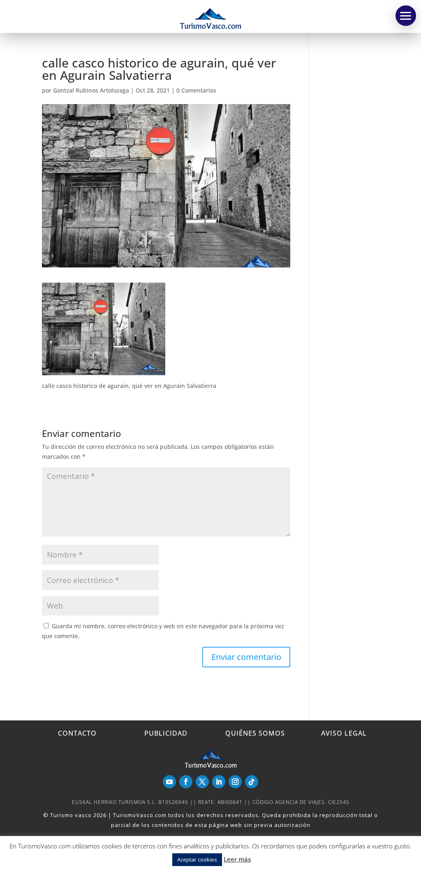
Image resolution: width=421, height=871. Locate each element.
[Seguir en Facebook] (185, 781)
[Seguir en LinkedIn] (218, 781)
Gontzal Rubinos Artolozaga (91, 90)
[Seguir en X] (202, 781)
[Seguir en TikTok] (251, 781)
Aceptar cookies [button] (197, 859)
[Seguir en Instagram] (235, 781)
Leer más (237, 859)
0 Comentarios (196, 90)
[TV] (406, 15)
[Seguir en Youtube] (169, 781)
